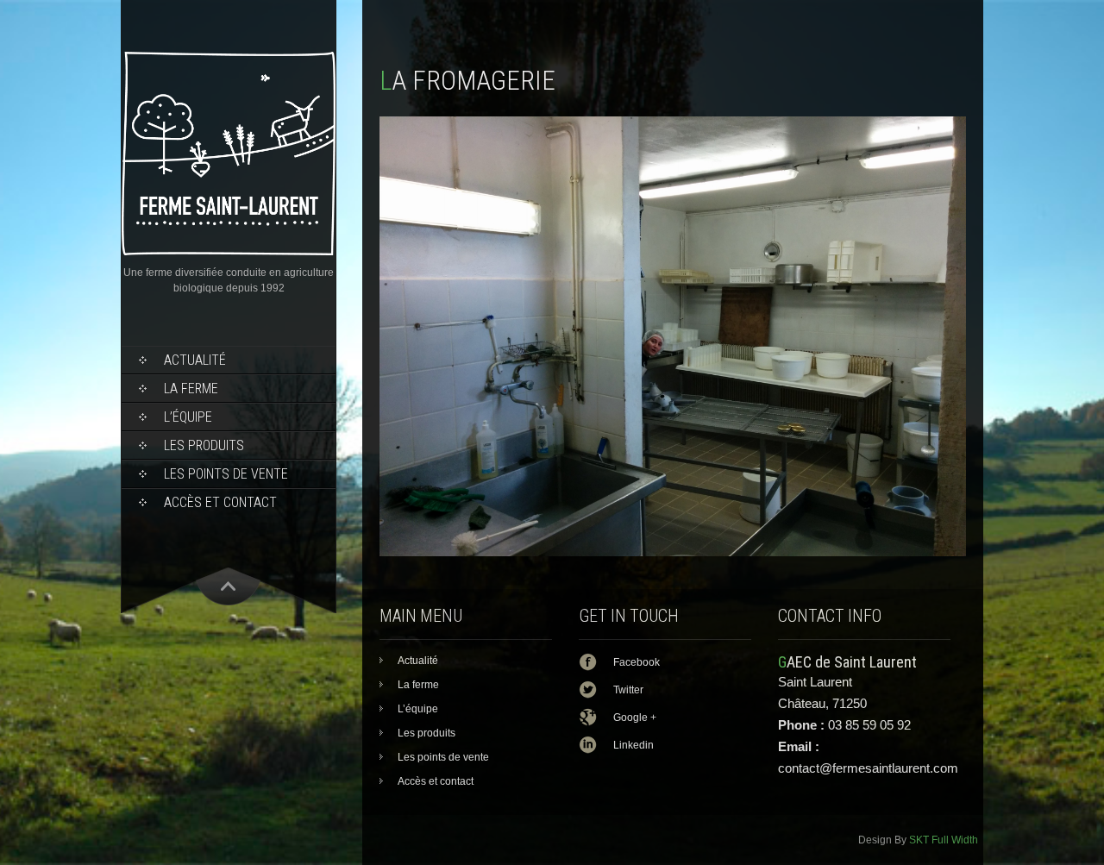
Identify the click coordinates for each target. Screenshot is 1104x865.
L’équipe (188, 417)
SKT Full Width (943, 840)
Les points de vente (226, 474)
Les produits (204, 445)
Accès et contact (220, 502)
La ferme (191, 388)
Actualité (195, 360)
